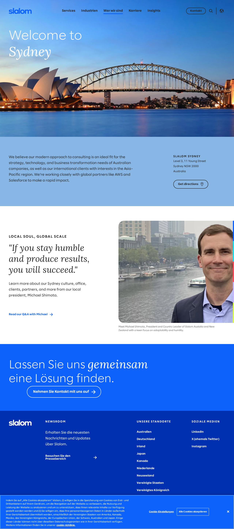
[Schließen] (228, 511)
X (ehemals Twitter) (205, 439)
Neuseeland (145, 475)
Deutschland (146, 439)
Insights (154, 10)
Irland (141, 446)
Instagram (199, 446)
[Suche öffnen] (211, 11)
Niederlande (145, 468)
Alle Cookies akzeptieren (193, 512)
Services (68, 10)
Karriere (135, 10)
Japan (141, 453)
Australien (144, 431)
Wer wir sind (113, 10)
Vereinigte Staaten (150, 483)
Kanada (142, 461)
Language (221, 11)
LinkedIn (198, 431)
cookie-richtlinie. (65, 525)
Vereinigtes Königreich (153, 490)
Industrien (89, 10)
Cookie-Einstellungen (161, 512)
